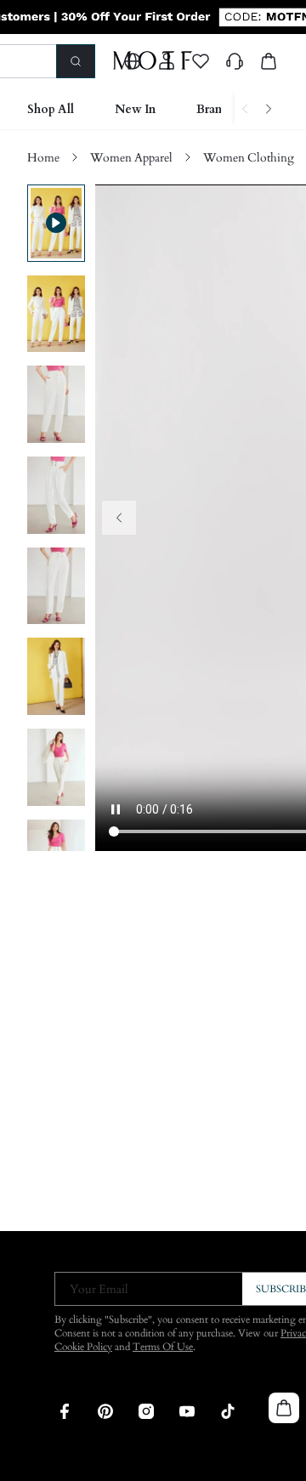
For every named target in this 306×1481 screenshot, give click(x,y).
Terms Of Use (163, 1347)
